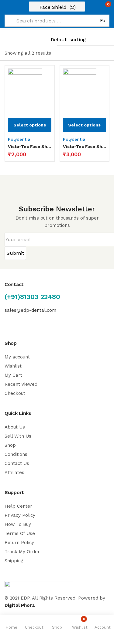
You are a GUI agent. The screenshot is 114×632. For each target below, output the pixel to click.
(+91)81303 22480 (32, 297)
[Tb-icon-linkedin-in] (32, 321)
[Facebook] (7, 321)
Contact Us (17, 463)
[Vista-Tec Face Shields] (29, 90)
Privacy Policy (20, 515)
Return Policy (19, 542)
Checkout (15, 393)
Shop (10, 445)
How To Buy (18, 524)
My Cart (13, 375)
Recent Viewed (21, 384)
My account (17, 357)
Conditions (16, 454)
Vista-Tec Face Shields (29, 146)
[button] (96, 7)
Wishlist (13, 366)
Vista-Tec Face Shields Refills (84, 146)
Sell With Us (18, 436)
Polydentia (19, 139)
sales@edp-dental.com (30, 310)
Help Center (18, 506)
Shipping (14, 560)
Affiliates (14, 472)
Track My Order (22, 551)
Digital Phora (20, 605)
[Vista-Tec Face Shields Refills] (84, 90)
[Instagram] (19, 321)
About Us (15, 427)
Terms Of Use (20, 533)
